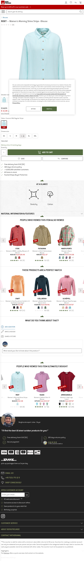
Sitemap (6, 553)
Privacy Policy (16, 103)
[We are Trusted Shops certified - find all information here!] (45, 443)
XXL (35, 136)
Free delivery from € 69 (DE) (14, 164)
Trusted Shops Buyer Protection (15, 175)
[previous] (3, 240)
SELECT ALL (49, 109)
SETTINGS (33, 109)
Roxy (4, 21)
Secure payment (13, 442)
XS (4, 136)
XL (29, 136)
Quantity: (4, 147)
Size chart (4, 141)
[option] (42, 60)
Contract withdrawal (11, 535)
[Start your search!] (81, 12)
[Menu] (3, 11)
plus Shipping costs (7, 114)
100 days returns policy (13, 167)
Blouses (5, 17)
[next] (80, 240)
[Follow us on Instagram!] (4, 516)
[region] (42, 97)
